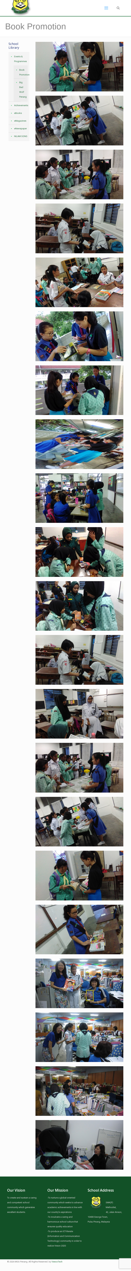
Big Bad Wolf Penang (22, 89)
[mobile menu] (106, 8)
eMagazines (20, 121)
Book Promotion (22, 72)
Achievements (21, 105)
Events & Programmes (20, 59)
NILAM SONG (20, 136)
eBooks (18, 113)
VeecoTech (57, 1261)
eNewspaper (20, 128)
